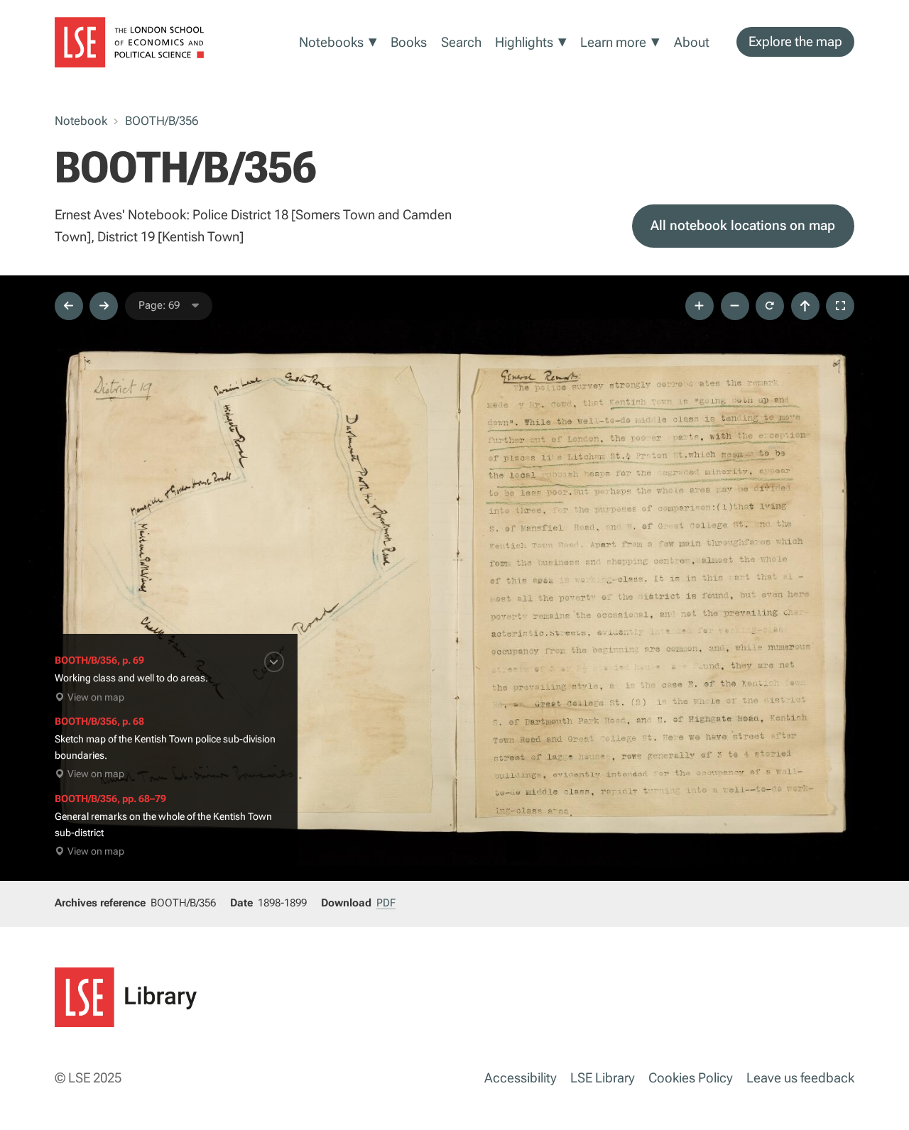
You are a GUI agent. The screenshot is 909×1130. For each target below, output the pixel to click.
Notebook (81, 121)
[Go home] (805, 306)
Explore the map (795, 41)
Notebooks (331, 42)
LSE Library (602, 1078)
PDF (386, 902)
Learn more (613, 42)
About (691, 42)
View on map (95, 697)
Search (461, 42)
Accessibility (520, 1078)
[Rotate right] (770, 306)
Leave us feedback (800, 1078)
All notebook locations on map (743, 225)
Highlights (524, 42)
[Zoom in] (699, 306)
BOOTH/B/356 (161, 121)
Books (409, 42)
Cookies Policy (690, 1078)
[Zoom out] (735, 306)
